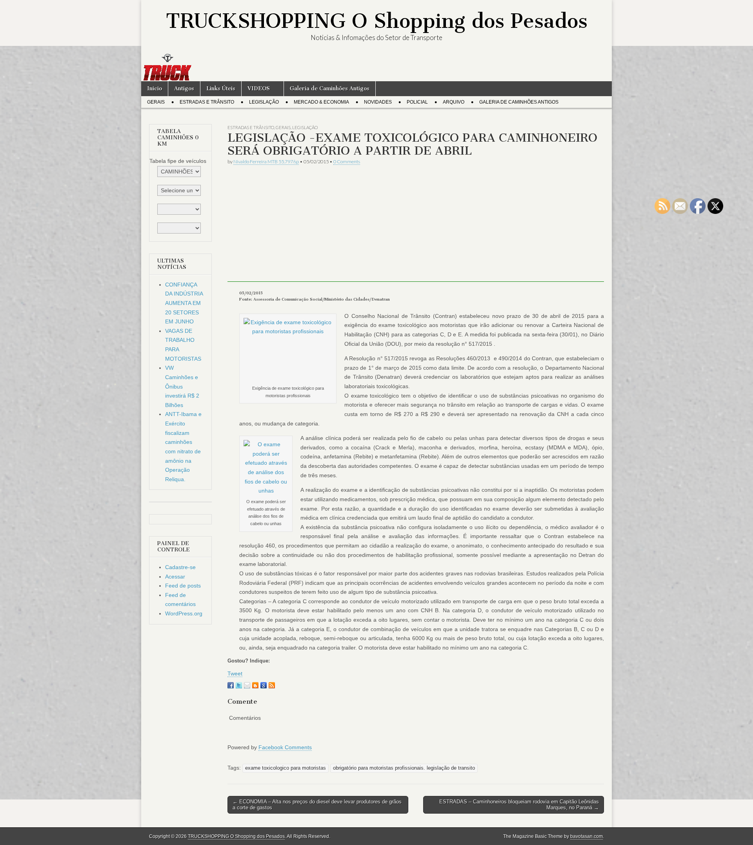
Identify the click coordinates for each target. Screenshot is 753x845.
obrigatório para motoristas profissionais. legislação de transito (404, 768)
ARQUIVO (453, 102)
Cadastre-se (180, 567)
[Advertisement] (415, 227)
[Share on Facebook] (230, 685)
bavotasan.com (586, 836)
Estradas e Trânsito (207, 102)
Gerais (156, 102)
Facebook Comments (285, 747)
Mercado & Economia (321, 102)
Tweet (234, 673)
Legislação (264, 102)
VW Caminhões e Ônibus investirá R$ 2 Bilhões (182, 386)
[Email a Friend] (247, 685)
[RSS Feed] (272, 685)
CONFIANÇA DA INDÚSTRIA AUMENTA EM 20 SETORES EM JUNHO (184, 303)
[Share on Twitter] (239, 685)
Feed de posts (183, 585)
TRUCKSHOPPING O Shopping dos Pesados (376, 21)
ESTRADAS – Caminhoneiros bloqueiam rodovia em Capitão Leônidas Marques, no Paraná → (519, 805)
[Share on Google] (263, 685)
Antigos (184, 88)
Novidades (378, 102)
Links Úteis (220, 88)
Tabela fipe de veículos (177, 161)
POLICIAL (417, 102)
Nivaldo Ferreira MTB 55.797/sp (266, 161)
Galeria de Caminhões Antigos (329, 88)
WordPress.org (183, 613)
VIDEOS (258, 88)
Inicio (154, 88)
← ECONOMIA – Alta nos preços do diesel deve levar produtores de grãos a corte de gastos (317, 805)
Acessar (175, 576)
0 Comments (346, 161)
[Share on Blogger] (255, 685)
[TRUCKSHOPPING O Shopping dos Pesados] (376, 67)
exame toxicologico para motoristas (285, 768)
